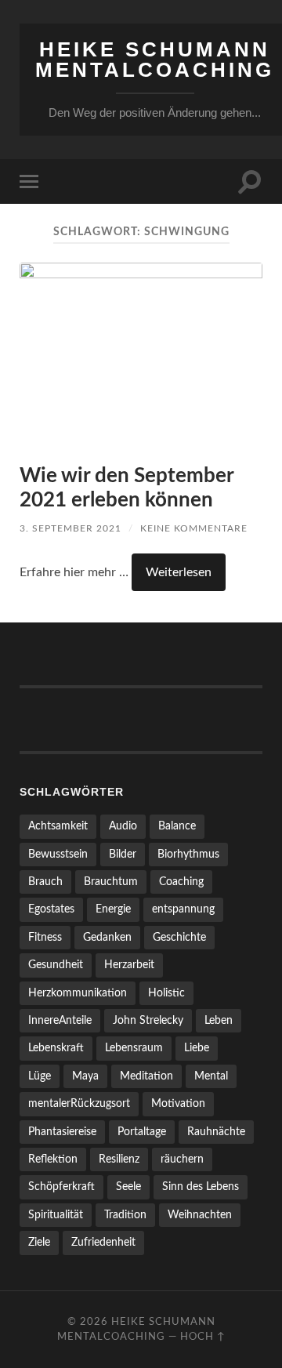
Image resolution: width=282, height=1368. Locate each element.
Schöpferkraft (61, 1186)
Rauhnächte (216, 1132)
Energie (113, 909)
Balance (177, 826)
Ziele (39, 1242)
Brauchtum (111, 881)
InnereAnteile (60, 1020)
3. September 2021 (70, 528)
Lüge (39, 1076)
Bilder (122, 854)
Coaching (181, 881)
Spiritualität (55, 1215)
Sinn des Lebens (200, 1186)
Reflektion (53, 1159)
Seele (128, 1186)
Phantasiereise (62, 1132)
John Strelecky (148, 1020)
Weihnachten (200, 1215)
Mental (211, 1076)
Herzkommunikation (77, 993)
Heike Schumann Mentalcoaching (154, 60)
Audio (123, 826)
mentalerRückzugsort (79, 1103)
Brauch (45, 881)
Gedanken (107, 937)
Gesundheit (55, 965)
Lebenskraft (56, 1048)
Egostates (51, 909)
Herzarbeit (129, 965)
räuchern (182, 1159)
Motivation (178, 1103)
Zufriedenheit (103, 1242)
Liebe (196, 1048)
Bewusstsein (58, 854)
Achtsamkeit (58, 826)
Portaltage (142, 1132)
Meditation (146, 1076)
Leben (218, 1020)
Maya (85, 1076)
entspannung (183, 909)
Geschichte (179, 937)
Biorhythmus (188, 854)
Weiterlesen (179, 572)
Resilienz (119, 1159)
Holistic (166, 993)
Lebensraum (134, 1048)
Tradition (125, 1215)
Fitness (45, 937)
